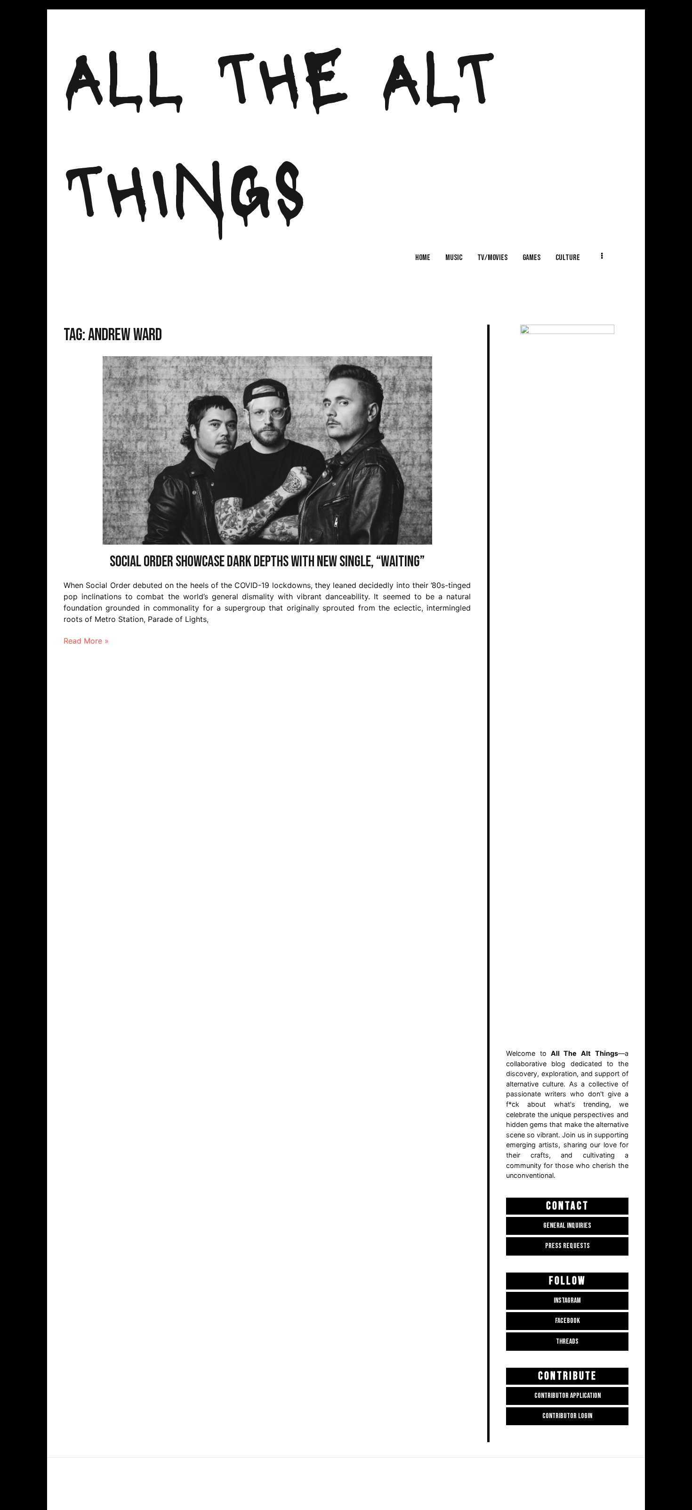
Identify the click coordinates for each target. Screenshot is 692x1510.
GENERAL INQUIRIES (567, 1225)
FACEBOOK (567, 1320)
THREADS (567, 1341)
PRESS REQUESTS (567, 1245)
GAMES (531, 257)
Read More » (86, 640)
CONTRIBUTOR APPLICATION (567, 1395)
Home (422, 257)
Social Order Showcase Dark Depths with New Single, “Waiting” (267, 562)
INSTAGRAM (567, 1300)
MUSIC (453, 257)
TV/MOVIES (492, 257)
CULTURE (567, 257)
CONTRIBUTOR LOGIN (567, 1416)
